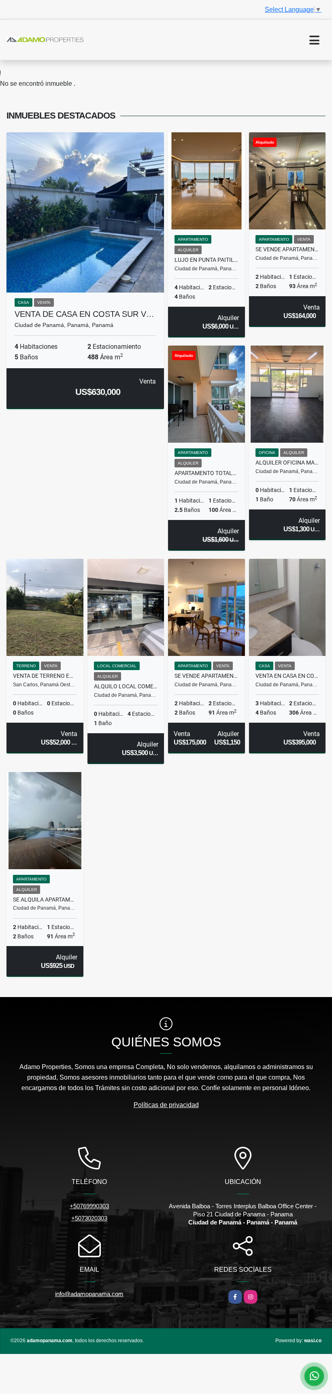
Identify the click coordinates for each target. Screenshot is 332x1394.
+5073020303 (89, 1218)
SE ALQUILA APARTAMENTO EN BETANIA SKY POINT (45, 899)
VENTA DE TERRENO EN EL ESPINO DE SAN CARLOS (45, 676)
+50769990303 (89, 1206)
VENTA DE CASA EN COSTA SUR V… (84, 314)
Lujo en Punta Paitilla (206, 260)
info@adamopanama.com (89, 1293)
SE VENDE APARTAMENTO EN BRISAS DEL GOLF (206, 676)
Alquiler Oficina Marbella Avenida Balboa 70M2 (287, 462)
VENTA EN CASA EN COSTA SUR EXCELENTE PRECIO (287, 676)
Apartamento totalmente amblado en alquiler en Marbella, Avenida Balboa (206, 473)
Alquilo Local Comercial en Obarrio (126, 686)
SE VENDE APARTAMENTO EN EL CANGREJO (287, 249)
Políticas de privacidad (166, 1104)
